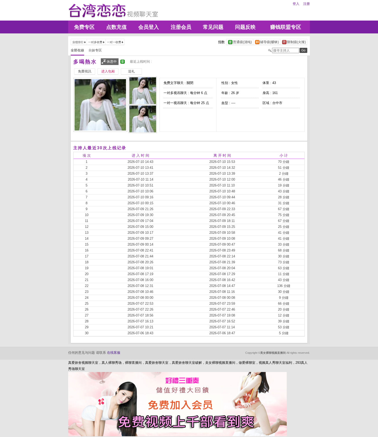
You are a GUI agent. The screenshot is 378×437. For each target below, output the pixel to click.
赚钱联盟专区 (285, 27)
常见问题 (213, 27)
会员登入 (148, 27)
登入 (296, 4)
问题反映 (245, 27)
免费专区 (84, 27)
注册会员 (181, 27)
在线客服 (113, 353)
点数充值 (116, 27)
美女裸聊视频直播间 (273, 352)
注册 (306, 4)
